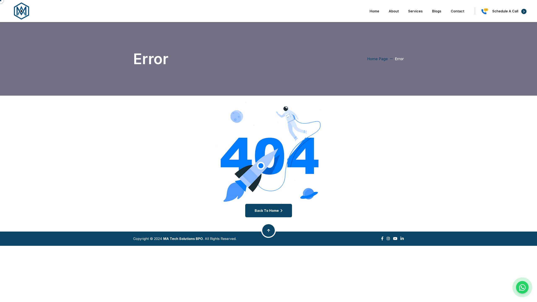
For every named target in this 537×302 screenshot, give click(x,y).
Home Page (377, 59)
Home (374, 11)
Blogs (436, 11)
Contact (457, 11)
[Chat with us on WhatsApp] (522, 287)
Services (415, 11)
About (394, 11)
